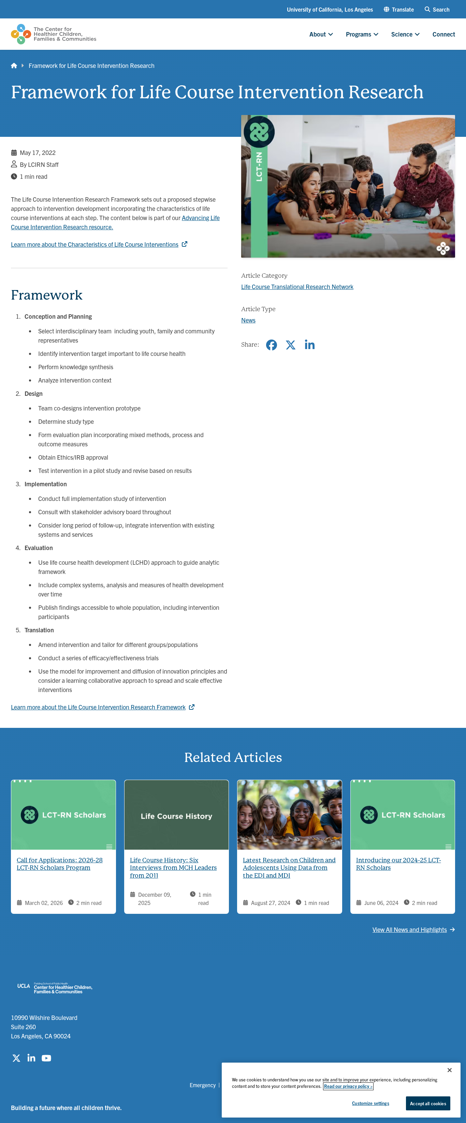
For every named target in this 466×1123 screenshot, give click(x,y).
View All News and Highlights (410, 929)
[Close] (449, 1070)
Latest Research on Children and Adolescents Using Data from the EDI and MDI (289, 867)
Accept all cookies (428, 1103)
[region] (341, 1090)
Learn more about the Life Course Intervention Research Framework (98, 707)
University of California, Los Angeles (330, 9)
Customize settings (370, 1103)
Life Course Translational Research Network (297, 286)
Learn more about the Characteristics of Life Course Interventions (94, 244)
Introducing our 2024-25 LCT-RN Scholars (398, 864)
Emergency (203, 1084)
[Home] (14, 65)
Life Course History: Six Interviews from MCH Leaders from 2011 (173, 867)
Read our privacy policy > (348, 1086)
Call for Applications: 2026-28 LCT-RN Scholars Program (60, 864)
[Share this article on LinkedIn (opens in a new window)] (310, 345)
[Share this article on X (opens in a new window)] (290, 345)
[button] (398, 9)
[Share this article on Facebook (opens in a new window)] (271, 345)
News (248, 320)
